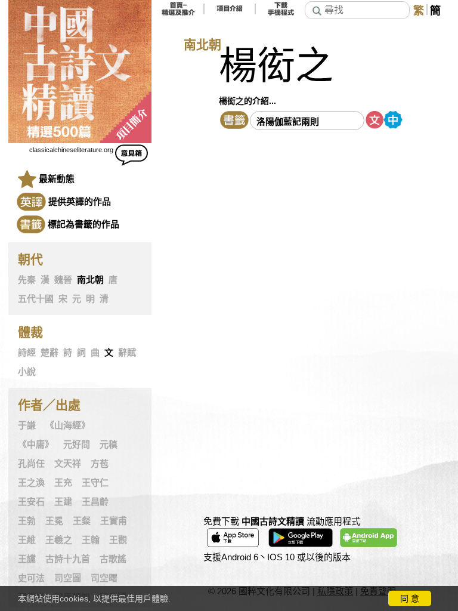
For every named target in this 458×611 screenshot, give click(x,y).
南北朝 (90, 280)
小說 (27, 372)
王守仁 (95, 482)
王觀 (118, 540)
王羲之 (58, 540)
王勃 (27, 521)
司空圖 (67, 578)
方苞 (100, 463)
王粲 (82, 521)
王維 (27, 540)
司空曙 (104, 578)
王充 (63, 482)
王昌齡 (95, 502)
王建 (63, 502)
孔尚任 (31, 463)
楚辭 (49, 352)
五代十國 (36, 299)
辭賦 (127, 352)
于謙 (27, 425)
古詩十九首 (67, 559)
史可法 (31, 578)
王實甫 (113, 521)
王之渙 (31, 482)
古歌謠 (113, 559)
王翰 (91, 540)
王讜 (27, 559)
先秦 (27, 280)
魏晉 (63, 280)
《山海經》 (67, 425)
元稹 (108, 444)
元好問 (76, 444)
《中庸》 (36, 444)
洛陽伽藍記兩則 (287, 121)
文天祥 (67, 463)
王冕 (54, 521)
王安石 (31, 502)
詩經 (27, 352)
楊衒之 (276, 66)
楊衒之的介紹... (247, 101)
